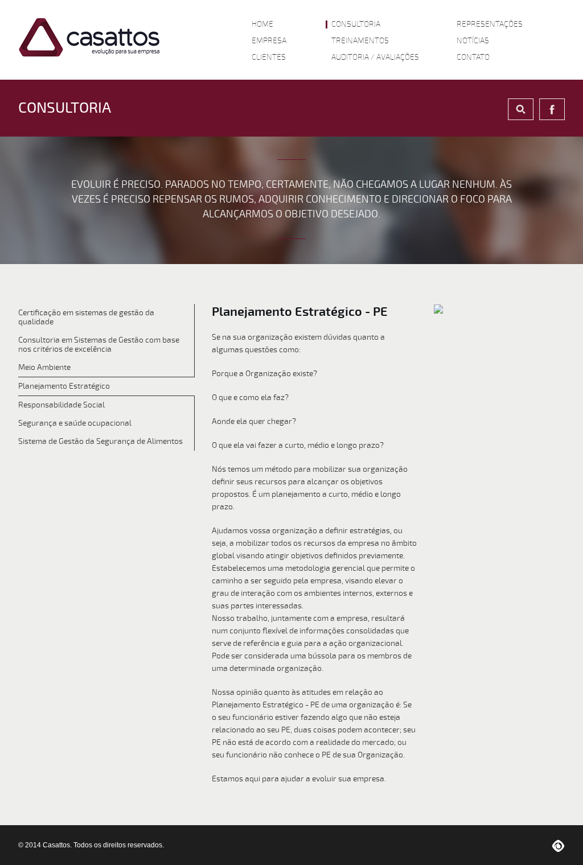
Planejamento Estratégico (64, 386)
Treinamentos (360, 41)
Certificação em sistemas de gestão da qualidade (86, 317)
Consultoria (355, 24)
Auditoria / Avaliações (375, 57)
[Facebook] (552, 109)
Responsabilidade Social (61, 405)
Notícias (473, 41)
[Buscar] (520, 109)
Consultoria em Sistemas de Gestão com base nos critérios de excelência (98, 344)
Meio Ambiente (44, 367)
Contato (473, 57)
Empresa (269, 41)
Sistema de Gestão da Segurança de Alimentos (100, 441)
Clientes (269, 57)
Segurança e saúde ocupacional (75, 423)
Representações (490, 24)
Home (262, 24)
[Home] (89, 37)
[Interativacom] (558, 845)
